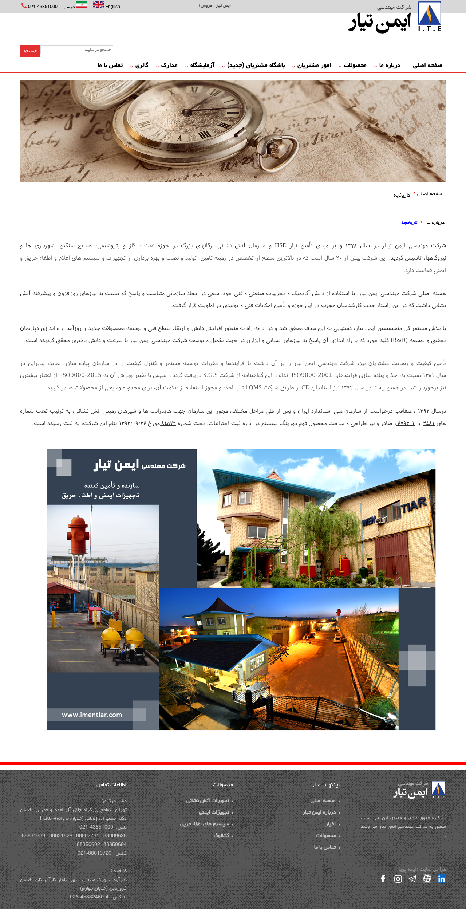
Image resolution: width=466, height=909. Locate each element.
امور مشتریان (314, 66)
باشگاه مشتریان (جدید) (256, 66)
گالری (142, 66)
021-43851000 (43, 7)
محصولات (355, 66)
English (112, 6)
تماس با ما (110, 66)
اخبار (330, 824)
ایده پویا (407, 870)
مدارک (169, 66)
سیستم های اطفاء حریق (204, 824)
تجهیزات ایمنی (214, 813)
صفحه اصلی (427, 66)
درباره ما (389, 66)
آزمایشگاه (202, 66)
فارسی (70, 7)
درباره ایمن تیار (319, 813)
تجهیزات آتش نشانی (207, 801)
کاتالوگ (221, 836)
